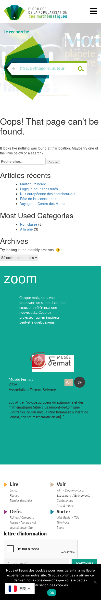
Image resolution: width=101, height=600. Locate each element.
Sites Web (63, 523)
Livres (13, 490)
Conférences (65, 501)
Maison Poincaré (33, 183)
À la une (26, 229)
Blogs (60, 528)
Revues (14, 495)
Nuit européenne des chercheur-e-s (47, 193)
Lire (14, 484)
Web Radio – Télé (68, 517)
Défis (16, 511)
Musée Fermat (21, 379)
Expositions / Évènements (73, 495)
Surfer (63, 511)
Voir (61, 484)
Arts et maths (65, 505)
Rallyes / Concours (22, 517)
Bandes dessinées (21, 501)
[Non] (94, 582)
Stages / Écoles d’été (23, 523)
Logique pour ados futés (39, 188)
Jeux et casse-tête (21, 528)
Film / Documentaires (71, 490)
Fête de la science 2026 (38, 198)
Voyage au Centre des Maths (42, 203)
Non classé (28, 224)
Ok (52, 593)
